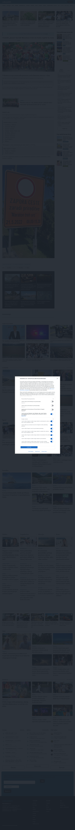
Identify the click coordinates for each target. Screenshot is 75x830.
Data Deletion (30, 451)
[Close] (58, 379)
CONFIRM (29, 447)
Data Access (37, 451)
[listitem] (37, 399)
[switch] (52, 401)
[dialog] (37, 415)
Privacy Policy (44, 451)
